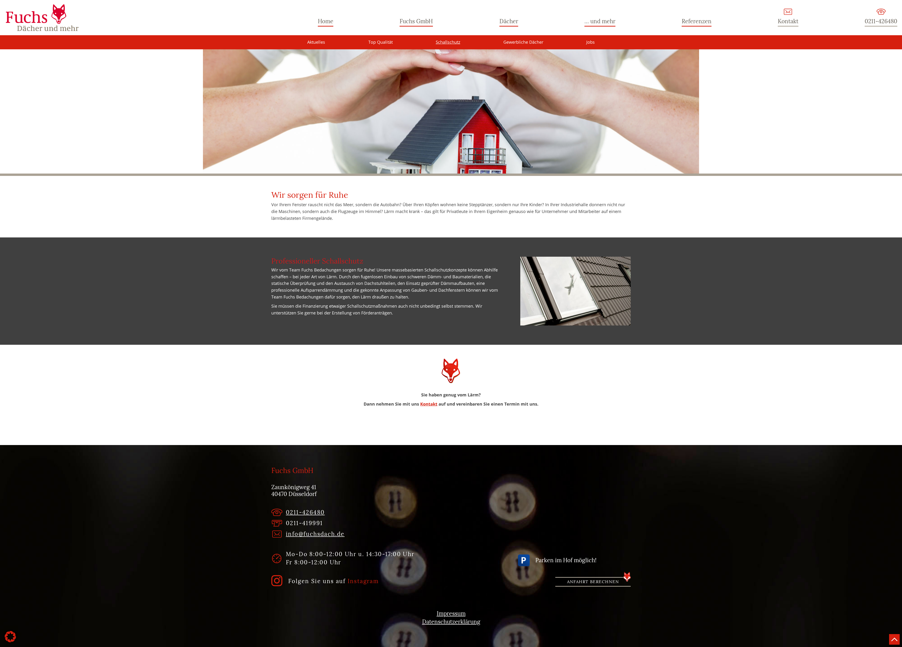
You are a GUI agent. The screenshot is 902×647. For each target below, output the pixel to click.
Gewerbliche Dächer (523, 42)
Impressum (451, 613)
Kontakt (788, 21)
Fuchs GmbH (42, 17)
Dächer (508, 21)
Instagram (363, 581)
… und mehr (599, 21)
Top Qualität (380, 42)
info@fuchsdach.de (315, 534)
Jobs (590, 42)
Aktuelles (316, 42)
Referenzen (696, 21)
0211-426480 (881, 21)
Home (325, 21)
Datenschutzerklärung (451, 621)
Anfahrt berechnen (593, 581)
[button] (10, 636)
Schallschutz (448, 42)
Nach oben (894, 639)
